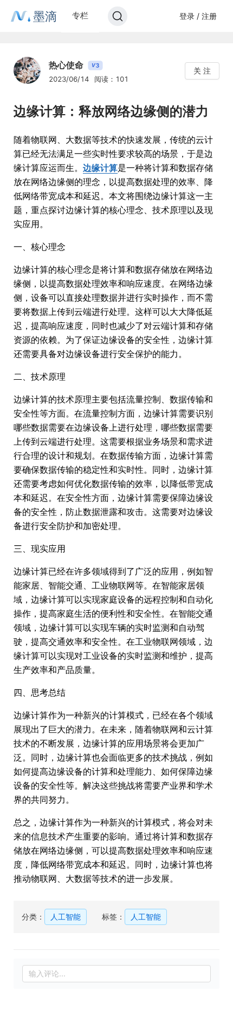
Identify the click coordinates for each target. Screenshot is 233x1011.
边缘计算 (100, 167)
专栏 (80, 15)
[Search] (117, 16)
